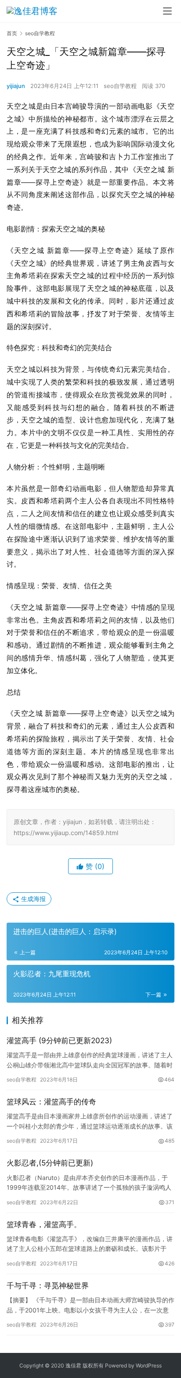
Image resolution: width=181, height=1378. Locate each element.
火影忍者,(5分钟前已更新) (50, 1162)
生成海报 (32, 898)
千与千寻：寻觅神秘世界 (48, 1285)
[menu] (167, 11)
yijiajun (16, 85)
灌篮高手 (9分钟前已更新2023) (59, 1040)
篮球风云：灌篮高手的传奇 (51, 1101)
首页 (12, 33)
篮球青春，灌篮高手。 (44, 1224)
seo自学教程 (120, 85)
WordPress (149, 1365)
